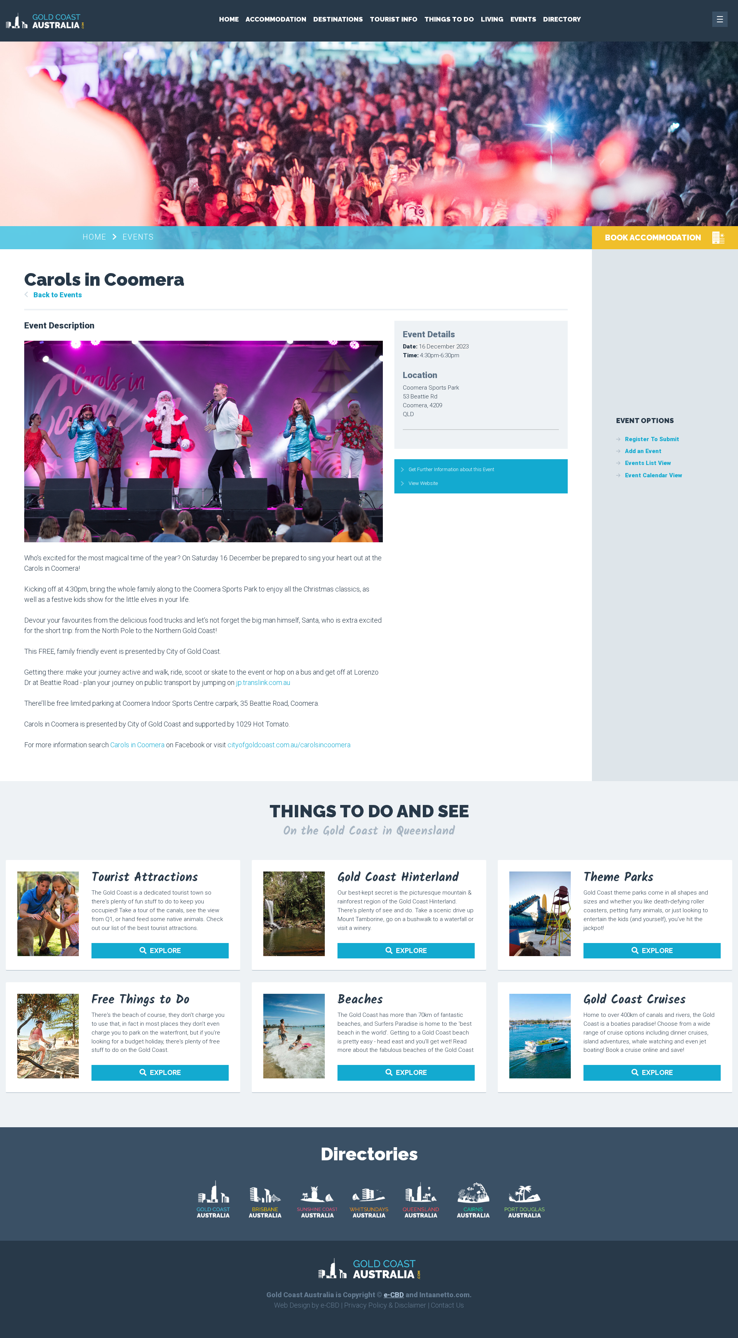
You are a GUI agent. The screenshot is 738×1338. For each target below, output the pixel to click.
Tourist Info (393, 19)
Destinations (338, 19)
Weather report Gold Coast (710, 365)
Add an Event (643, 451)
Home (229, 19)
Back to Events (57, 295)
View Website (423, 483)
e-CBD (394, 1295)
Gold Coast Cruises (634, 1000)
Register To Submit (652, 439)
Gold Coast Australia (45, 21)
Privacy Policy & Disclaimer (385, 1305)
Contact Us (447, 1305)
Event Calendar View (653, 475)
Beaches (360, 1000)
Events (523, 19)
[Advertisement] (673, 318)
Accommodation (276, 19)
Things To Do (449, 19)
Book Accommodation (653, 237)
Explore (165, 950)
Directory (562, 19)
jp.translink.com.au (262, 682)
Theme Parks (618, 878)
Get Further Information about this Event (451, 469)
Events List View (648, 463)
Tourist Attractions (144, 878)
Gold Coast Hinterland (398, 878)
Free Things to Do (140, 1000)
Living (492, 19)
